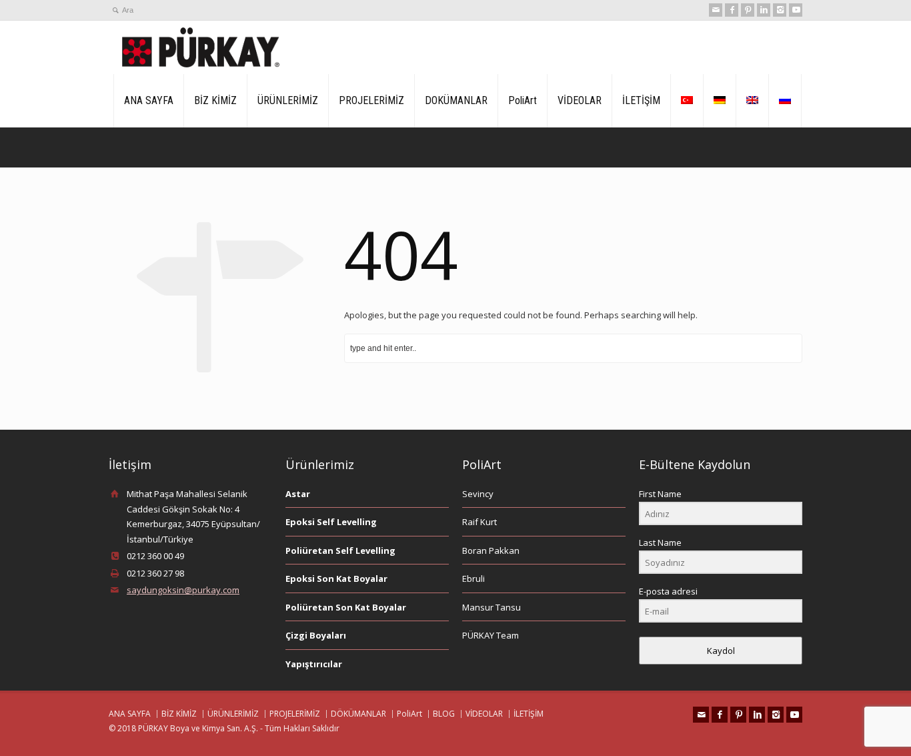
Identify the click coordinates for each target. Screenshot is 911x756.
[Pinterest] (747, 10)
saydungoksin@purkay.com (183, 590)
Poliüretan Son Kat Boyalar (345, 607)
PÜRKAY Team (490, 635)
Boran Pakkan (491, 550)
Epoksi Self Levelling (331, 522)
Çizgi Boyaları (315, 635)
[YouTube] (795, 10)
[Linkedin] (763, 10)
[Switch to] (687, 100)
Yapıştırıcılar (313, 664)
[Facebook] (731, 10)
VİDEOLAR (580, 100)
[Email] (715, 10)
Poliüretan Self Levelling (340, 550)
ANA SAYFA (148, 100)
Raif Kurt (479, 522)
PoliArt (522, 100)
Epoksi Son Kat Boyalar (336, 579)
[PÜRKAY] (200, 47)
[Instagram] (779, 10)
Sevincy (478, 494)
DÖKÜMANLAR (358, 713)
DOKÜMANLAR (456, 100)
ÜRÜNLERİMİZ (287, 100)
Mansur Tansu (491, 607)
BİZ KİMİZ (215, 100)
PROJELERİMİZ (371, 100)
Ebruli (473, 579)
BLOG (444, 713)
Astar (297, 494)
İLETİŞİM (641, 100)
